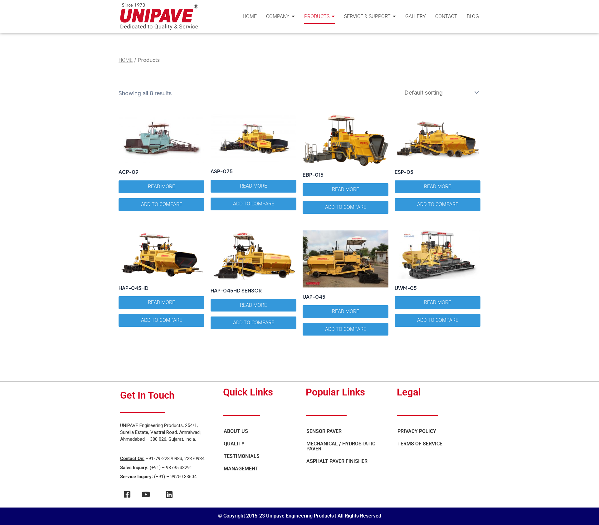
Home (126, 60)
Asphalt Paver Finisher (337, 461)
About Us (236, 431)
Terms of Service (419, 444)
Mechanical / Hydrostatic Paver (340, 446)
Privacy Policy (416, 431)
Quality (234, 444)
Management (241, 469)
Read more (161, 186)
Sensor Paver (324, 431)
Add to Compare (161, 204)
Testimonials (242, 456)
